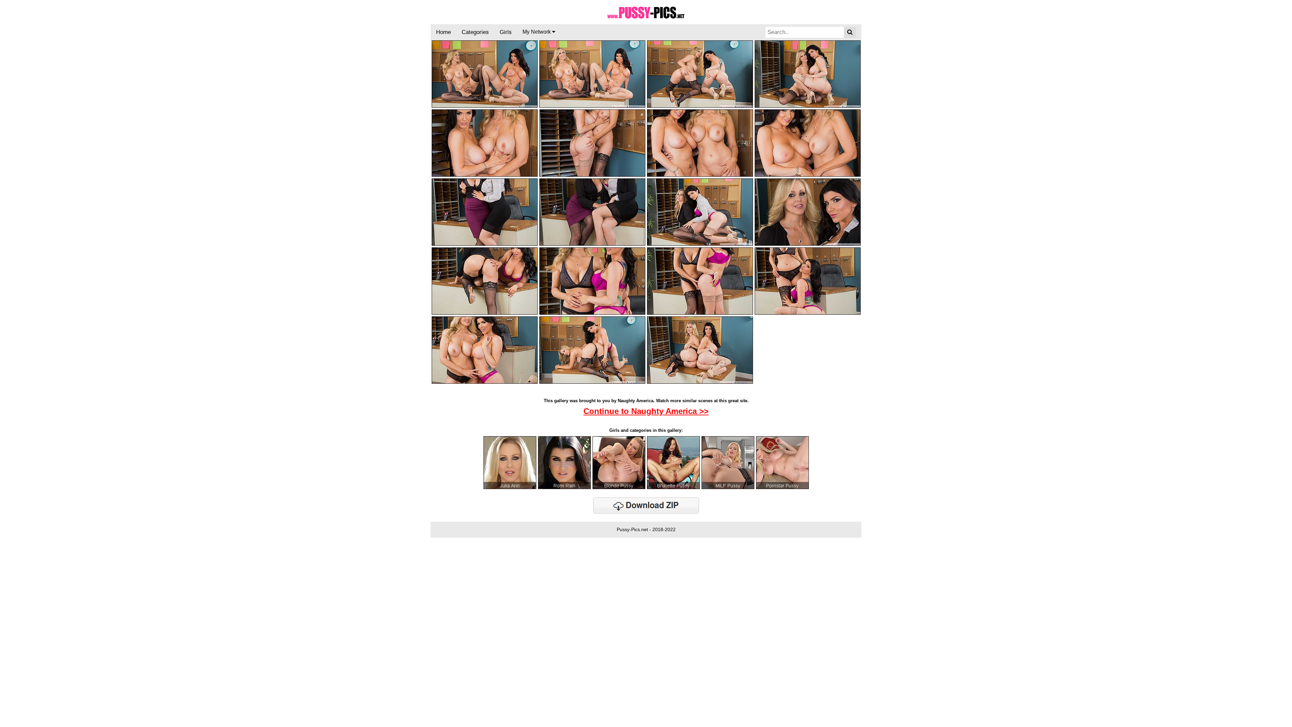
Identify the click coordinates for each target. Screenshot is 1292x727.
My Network (537, 32)
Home (443, 32)
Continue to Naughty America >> (646, 411)
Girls (506, 32)
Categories (475, 32)
